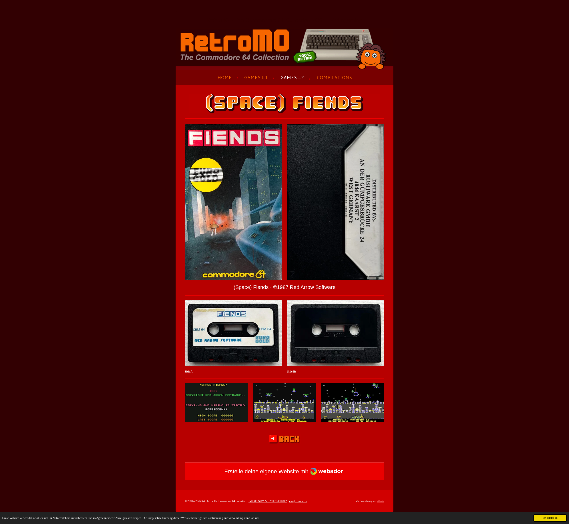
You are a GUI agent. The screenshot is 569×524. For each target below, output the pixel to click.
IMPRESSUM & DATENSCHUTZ (267, 501)
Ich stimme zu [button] (550, 517)
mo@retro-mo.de (298, 501)
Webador (380, 501)
